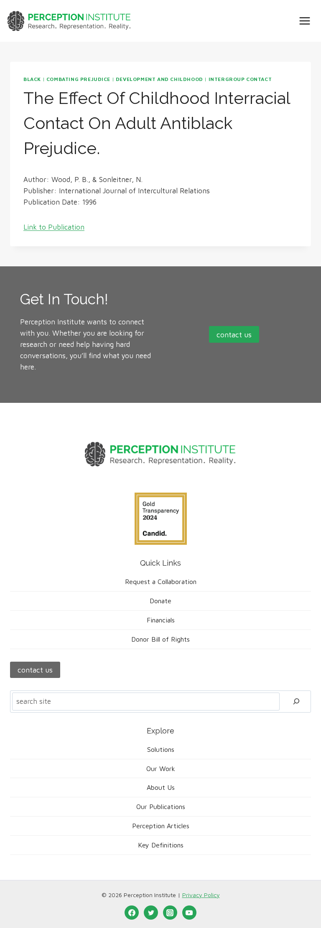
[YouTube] (189, 912)
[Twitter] (151, 912)
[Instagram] (170, 912)
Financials (161, 620)
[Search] (296, 702)
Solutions (160, 749)
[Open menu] (304, 20)
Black (32, 79)
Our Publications (160, 806)
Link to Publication (53, 227)
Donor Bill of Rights (160, 639)
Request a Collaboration (160, 581)
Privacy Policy (201, 894)
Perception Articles (160, 825)
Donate (160, 600)
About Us (161, 787)
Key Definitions (160, 845)
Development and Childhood (159, 79)
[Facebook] (132, 912)
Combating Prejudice (78, 79)
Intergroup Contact (240, 79)
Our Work (160, 768)
